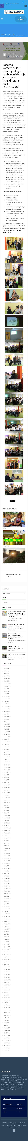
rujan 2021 (6, 805)
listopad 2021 (7, 802)
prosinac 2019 (7, 858)
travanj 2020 (7, 848)
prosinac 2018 (7, 888)
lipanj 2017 (6, 934)
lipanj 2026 (6, 673)
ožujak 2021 (6, 820)
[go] (24, 602)
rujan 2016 (6, 957)
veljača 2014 (7, 1035)
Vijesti (14, 34)
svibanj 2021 (7, 815)
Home (2, 34)
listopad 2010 (7, 1045)
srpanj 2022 (6, 780)
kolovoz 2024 (7, 716)
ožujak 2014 (6, 1033)
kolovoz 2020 (7, 838)
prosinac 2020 (7, 828)
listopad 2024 (7, 711)
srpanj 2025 (6, 694)
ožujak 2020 (6, 850)
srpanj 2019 (6, 871)
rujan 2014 (6, 1017)
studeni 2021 (7, 800)
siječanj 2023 (7, 764)
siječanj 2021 (7, 825)
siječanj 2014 (7, 1038)
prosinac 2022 (7, 767)
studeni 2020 (7, 830)
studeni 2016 (7, 952)
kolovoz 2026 (7, 668)
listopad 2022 (7, 772)
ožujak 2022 (6, 790)
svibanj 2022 (7, 785)
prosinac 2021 (7, 797)
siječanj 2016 (7, 977)
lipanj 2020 (6, 843)
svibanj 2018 (7, 906)
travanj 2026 (7, 678)
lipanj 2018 (6, 904)
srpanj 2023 (6, 749)
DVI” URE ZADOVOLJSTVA (8, 564)
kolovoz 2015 (7, 990)
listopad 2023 (7, 742)
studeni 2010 (7, 1043)
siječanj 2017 (7, 946)
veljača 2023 (7, 762)
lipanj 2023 (6, 752)
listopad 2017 (7, 924)
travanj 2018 (7, 909)
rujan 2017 (6, 926)
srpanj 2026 (6, 671)
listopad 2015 (7, 984)
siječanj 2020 (7, 855)
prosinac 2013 (7, 1040)
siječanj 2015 (7, 1007)
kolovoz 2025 (7, 691)
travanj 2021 (7, 818)
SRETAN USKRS (6, 546)
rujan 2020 (6, 835)
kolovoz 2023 (7, 747)
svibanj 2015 (7, 997)
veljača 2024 (7, 731)
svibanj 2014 (7, 1027)
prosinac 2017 (7, 919)
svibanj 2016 (7, 967)
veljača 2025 (7, 704)
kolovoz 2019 (7, 868)
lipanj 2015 (6, 995)
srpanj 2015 (6, 992)
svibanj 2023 (7, 754)
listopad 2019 (7, 863)
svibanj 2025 (7, 696)
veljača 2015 (7, 1005)
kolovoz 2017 (7, 929)
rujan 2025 (6, 688)
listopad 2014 (7, 1015)
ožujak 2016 (6, 972)
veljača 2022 (7, 792)
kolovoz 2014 (7, 1020)
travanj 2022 (7, 787)
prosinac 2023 (7, 737)
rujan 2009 (6, 1050)
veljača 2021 (7, 823)
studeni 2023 (7, 739)
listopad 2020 (7, 833)
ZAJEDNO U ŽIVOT (14, 56)
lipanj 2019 (6, 873)
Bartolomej (11, 53)
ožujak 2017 (6, 941)
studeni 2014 (7, 1012)
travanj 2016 (7, 969)
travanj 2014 (7, 1030)
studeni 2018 (7, 891)
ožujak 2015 (6, 1002)
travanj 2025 (7, 699)
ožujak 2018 (6, 911)
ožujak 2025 (6, 701)
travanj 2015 (7, 1000)
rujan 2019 (6, 866)
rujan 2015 (6, 987)
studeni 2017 (7, 921)
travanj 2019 (7, 878)
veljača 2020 (7, 853)
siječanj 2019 (7, 886)
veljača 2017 (7, 944)
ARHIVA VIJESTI (8, 34)
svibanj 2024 (7, 724)
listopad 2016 (7, 954)
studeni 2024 (7, 709)
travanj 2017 (7, 939)
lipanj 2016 (6, 964)
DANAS (4, 528)
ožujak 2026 (6, 681)
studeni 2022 (7, 769)
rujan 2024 (6, 714)
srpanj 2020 (6, 840)
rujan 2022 (6, 774)
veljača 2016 (7, 974)
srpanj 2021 (6, 810)
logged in (14, 574)
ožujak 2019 (6, 881)
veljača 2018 (7, 914)
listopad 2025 (7, 686)
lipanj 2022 (6, 782)
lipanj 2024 (6, 721)
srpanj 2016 (6, 962)
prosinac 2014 (7, 1010)
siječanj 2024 (7, 734)
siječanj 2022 (7, 795)
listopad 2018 (7, 893)
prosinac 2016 (7, 949)
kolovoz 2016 (7, 959)
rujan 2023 (6, 744)
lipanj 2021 (6, 812)
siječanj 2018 (7, 916)
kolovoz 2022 (7, 777)
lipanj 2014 (6, 1025)
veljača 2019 (7, 883)
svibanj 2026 (7, 676)
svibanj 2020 (7, 845)
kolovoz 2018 (7, 898)
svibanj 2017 (7, 936)
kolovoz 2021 (7, 807)
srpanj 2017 (6, 931)
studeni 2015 (7, 982)
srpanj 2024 (6, 719)
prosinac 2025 (7, 683)
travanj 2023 (7, 757)
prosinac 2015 (7, 979)
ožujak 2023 (6, 759)
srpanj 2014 (6, 1022)
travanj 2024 (7, 726)
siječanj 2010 (7, 1048)
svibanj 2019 (7, 876)
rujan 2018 (6, 896)
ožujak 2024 (6, 729)
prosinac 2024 (7, 706)
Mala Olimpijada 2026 (13, 646)
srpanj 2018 (6, 901)
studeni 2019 (7, 860)
